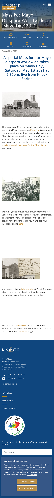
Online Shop (43, 46)
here (20, 223)
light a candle (27, 289)
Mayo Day (35, 130)
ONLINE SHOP (9, 408)
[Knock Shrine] (11, 4)
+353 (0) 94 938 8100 (16, 374)
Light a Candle (43, 38)
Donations (27, 46)
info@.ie (16, 378)
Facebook (23, 331)
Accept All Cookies (26, 481)
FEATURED (7, 392)
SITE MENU (7, 400)
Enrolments (11, 38)
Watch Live (27, 38)
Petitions (11, 46)
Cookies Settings (26, 488)
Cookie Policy (32, 475)
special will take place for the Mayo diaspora (25, 145)
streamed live (20, 325)
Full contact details (9, 384)
